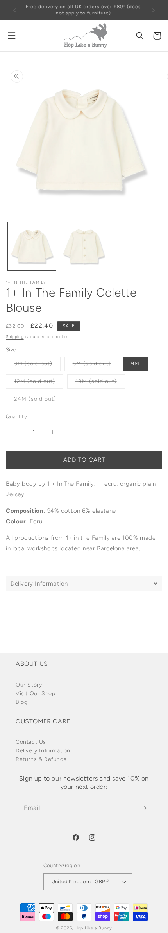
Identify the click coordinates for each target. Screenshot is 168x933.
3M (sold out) (37, 365)
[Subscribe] (143, 808)
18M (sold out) (100, 383)
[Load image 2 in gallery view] (84, 246)
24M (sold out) (39, 400)
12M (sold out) (38, 383)
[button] (11, 35)
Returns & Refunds (41, 759)
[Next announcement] (153, 10)
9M (135, 363)
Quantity (16, 416)
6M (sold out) (96, 365)
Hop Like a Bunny (93, 928)
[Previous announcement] (14, 10)
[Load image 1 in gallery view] (32, 246)
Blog (21, 702)
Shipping (15, 336)
